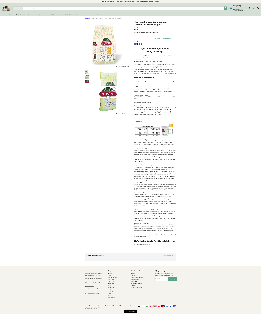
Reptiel (59, 14)
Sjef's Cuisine (140, 27)
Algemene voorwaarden (136, 283)
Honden (4, 14)
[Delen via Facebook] (135, 44)
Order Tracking (103, 14)
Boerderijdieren (51, 14)
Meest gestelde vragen (136, 287)
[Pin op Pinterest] (141, 44)
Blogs (96, 14)
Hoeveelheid (137, 35)
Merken (91, 14)
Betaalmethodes (135, 279)
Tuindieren (83, 14)
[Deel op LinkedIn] (139, 44)
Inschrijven (172, 279)
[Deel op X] (137, 44)
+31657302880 (90, 286)
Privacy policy (134, 281)
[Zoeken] (225, 8)
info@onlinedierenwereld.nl (92, 288)
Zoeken (133, 273)
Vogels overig (31, 14)
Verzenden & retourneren (137, 277)
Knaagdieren (40, 14)
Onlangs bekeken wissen (169, 255)
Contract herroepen (130, 311)
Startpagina (87, 18)
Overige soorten (68, 14)
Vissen (76, 14)
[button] (252, 8)
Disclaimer (133, 285)
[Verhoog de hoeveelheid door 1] (146, 38)
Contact (133, 275)
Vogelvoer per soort (20, 14)
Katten (10, 14)
